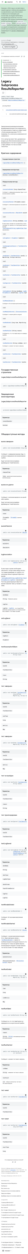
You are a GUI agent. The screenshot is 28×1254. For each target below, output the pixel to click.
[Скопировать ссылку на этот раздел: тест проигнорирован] (18, 815)
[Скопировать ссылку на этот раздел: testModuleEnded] (15, 905)
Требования (4, 1186)
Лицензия (18, 1245)
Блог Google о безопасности (8, 1210)
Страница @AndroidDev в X (8, 1205)
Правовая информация (8, 1245)
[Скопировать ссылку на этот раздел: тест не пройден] (15, 776)
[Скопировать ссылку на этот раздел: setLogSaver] (12, 618)
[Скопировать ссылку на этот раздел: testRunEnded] (13, 969)
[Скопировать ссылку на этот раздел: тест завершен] (14, 686)
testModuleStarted (8, 311)
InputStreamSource (18, 853)
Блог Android (4, 1207)
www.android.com (5, 1229)
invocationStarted (8, 212)
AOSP (2, 53)
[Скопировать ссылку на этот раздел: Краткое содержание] (23, 153)
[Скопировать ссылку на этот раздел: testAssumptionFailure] (19, 647)
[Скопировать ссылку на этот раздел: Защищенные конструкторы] (16, 397)
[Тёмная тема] (26, 384)
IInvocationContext (22, 311)
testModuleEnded (8, 301)
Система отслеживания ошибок (9, 1236)
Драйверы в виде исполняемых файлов (11, 1196)
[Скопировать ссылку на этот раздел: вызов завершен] (15, 442)
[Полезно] (22, 56)
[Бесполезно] (24, 56)
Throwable (14, 517)
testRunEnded (7, 322)
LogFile (21, 292)
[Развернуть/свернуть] (11, 60)
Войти (24, 2)
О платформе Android (7, 1242)
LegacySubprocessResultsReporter (13, 163)
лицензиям (13, 1170)
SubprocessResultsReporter (16, 100)
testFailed (6, 275)
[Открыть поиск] (17, 2)
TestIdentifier (23, 246)
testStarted (6, 354)
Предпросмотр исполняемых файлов (10, 1191)
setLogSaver (6, 238)
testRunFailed (7, 330)
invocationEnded (8, 189)
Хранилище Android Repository (9, 1183)
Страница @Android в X (7, 1202)
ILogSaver (15, 238)
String (11, 1036)
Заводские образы (6, 1193)
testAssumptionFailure (9, 246)
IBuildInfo (19, 212)
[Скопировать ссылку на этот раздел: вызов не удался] (15, 485)
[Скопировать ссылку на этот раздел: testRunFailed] (12, 1009)
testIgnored (6, 283)
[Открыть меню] (2, 2)
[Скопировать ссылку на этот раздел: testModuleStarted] (16, 924)
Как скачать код (5, 1188)
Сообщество (17, 1242)
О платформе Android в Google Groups (11, 1212)
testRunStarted (7, 343)
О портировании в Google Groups (9, 1217)
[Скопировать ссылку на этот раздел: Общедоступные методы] (2, 437)
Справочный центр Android (8, 1224)
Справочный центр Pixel (7, 1226)
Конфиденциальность (8, 1247)
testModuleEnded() (7, 940)
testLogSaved (7, 291)
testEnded (6, 255)
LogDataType (16, 851)
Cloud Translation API (7, 44)
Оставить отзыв (19, 1247)
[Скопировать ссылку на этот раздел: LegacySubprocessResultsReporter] (2, 379)
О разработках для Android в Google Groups (12, 1215)
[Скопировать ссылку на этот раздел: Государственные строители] (13, 372)
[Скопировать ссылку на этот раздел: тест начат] (10, 1090)
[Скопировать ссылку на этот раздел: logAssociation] (13, 555)
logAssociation (7, 221)
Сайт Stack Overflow (6, 1234)
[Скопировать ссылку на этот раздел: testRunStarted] (14, 1045)
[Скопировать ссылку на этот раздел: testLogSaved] (13, 844)
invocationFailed (8, 202)
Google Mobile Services (7, 1231)
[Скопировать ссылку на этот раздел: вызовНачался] (13, 526)
